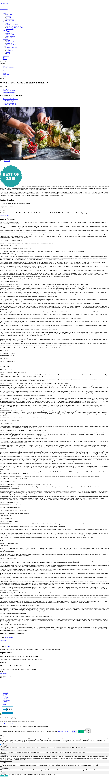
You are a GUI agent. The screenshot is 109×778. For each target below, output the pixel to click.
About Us (5, 693)
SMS (4, 73)
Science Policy (10, 29)
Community (6, 39)
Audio (4, 13)
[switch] (0, 750)
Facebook (5, 66)
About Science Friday (11, 47)
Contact (5, 703)
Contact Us (9, 53)
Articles (5, 21)
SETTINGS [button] (67, 731)
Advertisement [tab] (3, 767)
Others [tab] (1, 771)
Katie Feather (9, 637)
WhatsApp (6, 74)
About (4, 46)
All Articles (9, 23)
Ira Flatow (8, 646)
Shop (4, 57)
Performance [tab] (3, 753)
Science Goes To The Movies (13, 26)
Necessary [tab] (2, 743)
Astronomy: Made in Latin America (15, 27)
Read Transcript (7, 89)
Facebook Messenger (8, 67)
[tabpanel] (54, 747)
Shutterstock (7, 161)
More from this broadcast (9, 92)
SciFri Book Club (10, 42)
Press (4, 704)
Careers (8, 52)
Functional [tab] (2, 749)
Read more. (60, 731)
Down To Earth (10, 34)
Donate (5, 59)
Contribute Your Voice (12, 20)
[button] (4, 3)
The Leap (8, 17)
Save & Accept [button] (4, 775)
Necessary (4, 745)
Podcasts (8, 16)
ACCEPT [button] (81, 731)
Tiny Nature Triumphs (12, 24)
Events (8, 40)
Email (4, 76)
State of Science (10, 19)
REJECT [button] (74, 731)
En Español (6, 56)
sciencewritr (3, 640)
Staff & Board (9, 50)
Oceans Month (10, 33)
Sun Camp (9, 37)
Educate (5, 30)
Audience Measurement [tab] (6, 761)
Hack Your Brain (10, 36)
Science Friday (4, 9)
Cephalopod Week (11, 44)
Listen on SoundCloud (9, 90)
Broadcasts (9, 14)
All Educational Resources (13, 31)
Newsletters (9, 43)
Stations (8, 49)
